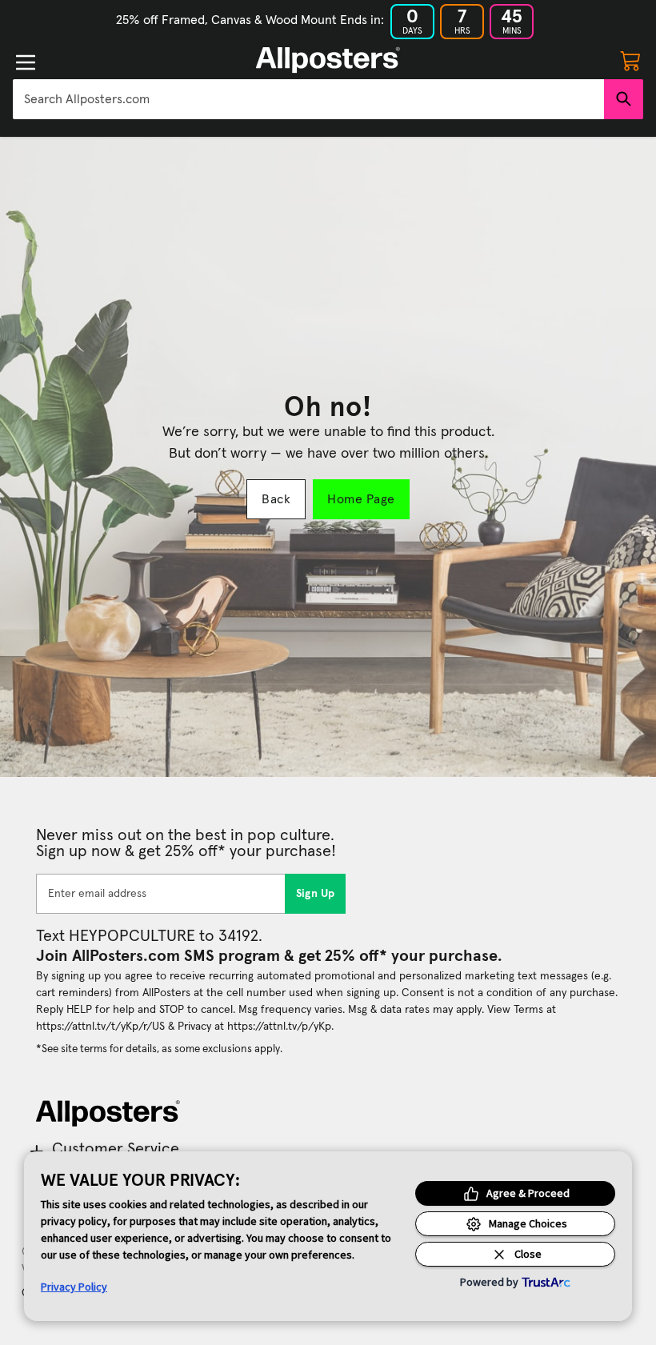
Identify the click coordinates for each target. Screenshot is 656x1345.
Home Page (360, 499)
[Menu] (25, 62)
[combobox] (308, 99)
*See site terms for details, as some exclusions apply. (159, 1049)
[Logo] (328, 60)
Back (276, 499)
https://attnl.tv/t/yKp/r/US (100, 1026)
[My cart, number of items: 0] (630, 60)
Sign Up (315, 893)
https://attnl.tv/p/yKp (279, 1026)
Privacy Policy (74, 1286)
